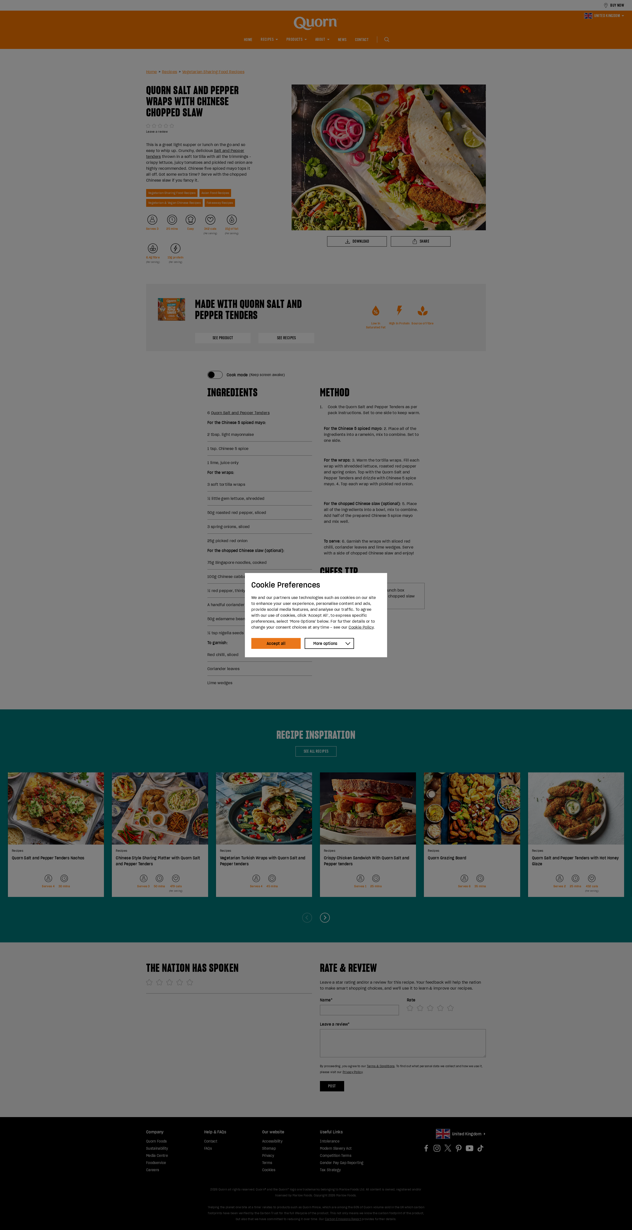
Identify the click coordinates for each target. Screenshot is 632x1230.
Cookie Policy (361, 627)
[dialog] (316, 615)
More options (325, 643)
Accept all (276, 643)
